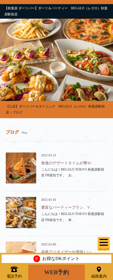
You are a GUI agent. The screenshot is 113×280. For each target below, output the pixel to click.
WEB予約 (56, 272)
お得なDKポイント (57, 258)
